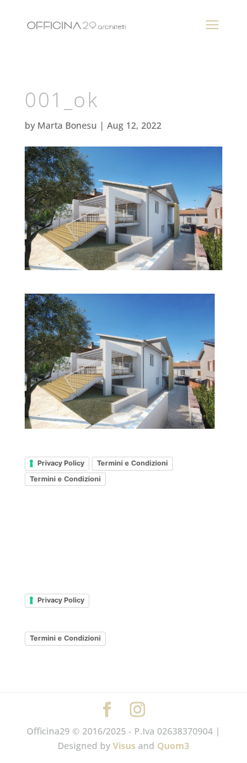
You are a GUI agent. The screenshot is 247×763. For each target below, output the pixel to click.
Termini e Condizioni (132, 463)
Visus (124, 746)
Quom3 (173, 746)
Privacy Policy (60, 463)
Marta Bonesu (67, 125)
